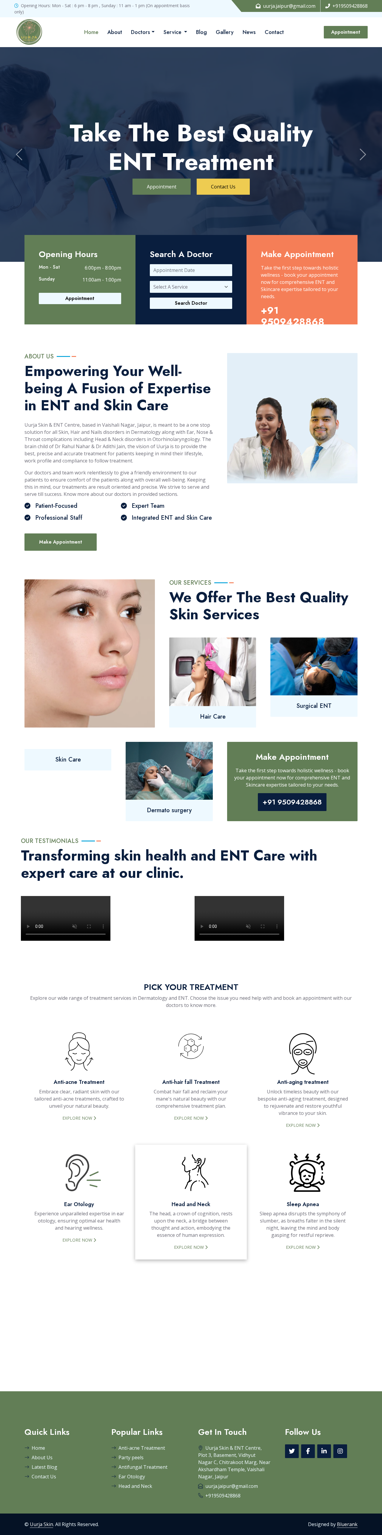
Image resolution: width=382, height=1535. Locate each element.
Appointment (345, 32)
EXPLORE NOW (77, 1118)
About (114, 32)
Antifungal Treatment (142, 1467)
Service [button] (173, 32)
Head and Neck (135, 1486)
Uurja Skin (41, 1524)
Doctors (140, 32)
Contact (274, 32)
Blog (201, 32)
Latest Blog (44, 1467)
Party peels (131, 1457)
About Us (42, 1457)
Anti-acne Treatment (141, 1448)
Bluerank (347, 1524)
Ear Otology (131, 1476)
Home (91, 32)
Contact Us (223, 186)
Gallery (225, 32)
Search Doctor (191, 303)
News (249, 32)
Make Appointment (60, 542)
